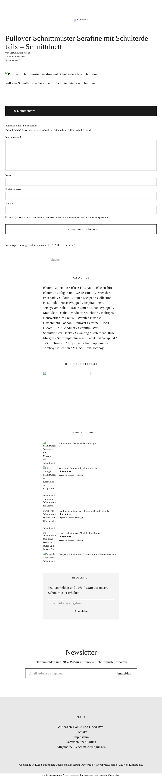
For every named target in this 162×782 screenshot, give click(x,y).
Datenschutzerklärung (81, 742)
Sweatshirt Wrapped (101, 338)
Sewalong (82, 333)
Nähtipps (107, 313)
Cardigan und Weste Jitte (73, 293)
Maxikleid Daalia (55, 313)
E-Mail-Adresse (13, 189)
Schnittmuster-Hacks (57, 333)
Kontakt (81, 732)
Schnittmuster (87, 328)
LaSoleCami (77, 308)
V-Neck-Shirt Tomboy (88, 348)
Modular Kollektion (84, 313)
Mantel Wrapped (100, 308)
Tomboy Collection (56, 348)
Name (8, 175)
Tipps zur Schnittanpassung (87, 343)
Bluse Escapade (82, 288)
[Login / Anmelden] (148, 6)
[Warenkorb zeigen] (157, 6)
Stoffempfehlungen (70, 338)
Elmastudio (135, 764)
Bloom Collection (55, 288)
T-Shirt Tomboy (54, 343)
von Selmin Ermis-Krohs (17, 52)
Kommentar (13, 137)
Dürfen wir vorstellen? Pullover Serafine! (40, 245)
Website (9, 203)
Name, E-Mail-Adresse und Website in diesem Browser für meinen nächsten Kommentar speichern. (58, 217)
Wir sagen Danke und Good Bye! (81, 727)
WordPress (102, 764)
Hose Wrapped (70, 303)
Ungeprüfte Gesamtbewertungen (71, 475)
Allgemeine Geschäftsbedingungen (81, 747)
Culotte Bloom (69, 298)
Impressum (81, 737)
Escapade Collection (97, 298)
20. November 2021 (15, 56)
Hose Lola (50, 303)
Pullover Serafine (87, 323)
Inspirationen (93, 303)
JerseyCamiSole (54, 308)
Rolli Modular (65, 328)
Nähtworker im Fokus (58, 318)
